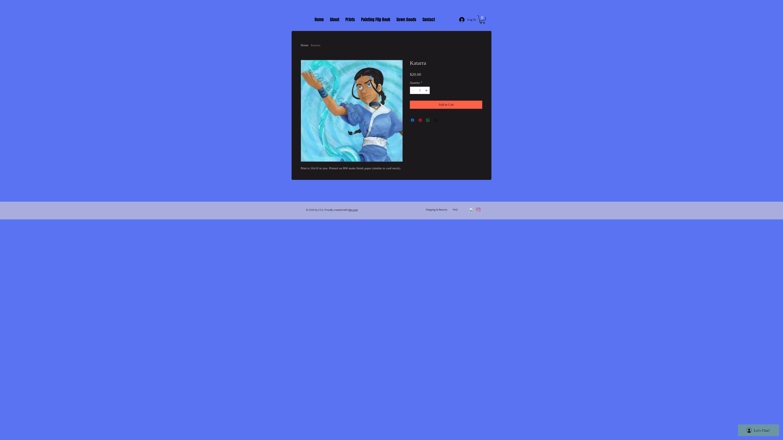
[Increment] (426, 90)
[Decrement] (413, 90)
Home (305, 45)
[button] (482, 19)
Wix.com (353, 209)
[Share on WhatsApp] (428, 120)
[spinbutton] (420, 90)
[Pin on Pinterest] (420, 120)
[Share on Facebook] (412, 120)
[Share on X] (435, 120)
